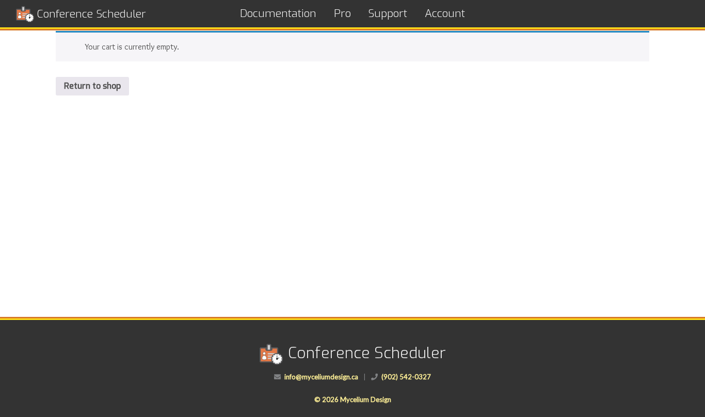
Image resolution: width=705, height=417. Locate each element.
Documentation (278, 13)
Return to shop (92, 86)
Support (387, 13)
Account (445, 13)
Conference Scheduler (91, 14)
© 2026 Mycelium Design (352, 399)
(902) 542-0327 (406, 377)
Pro (342, 13)
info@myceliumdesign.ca (321, 377)
